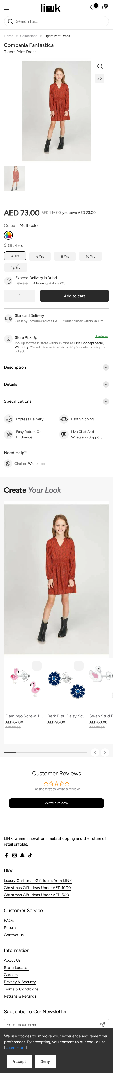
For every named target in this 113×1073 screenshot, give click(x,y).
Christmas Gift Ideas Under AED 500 (36, 894)
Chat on (29, 463)
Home (8, 36)
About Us (12, 960)
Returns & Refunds (20, 996)
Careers (11, 974)
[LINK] (51, 8)
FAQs (9, 920)
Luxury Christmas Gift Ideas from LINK (38, 880)
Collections (28, 36)
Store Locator (16, 967)
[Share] (99, 78)
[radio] (8, 235)
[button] (104, 8)
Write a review (56, 803)
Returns (10, 927)
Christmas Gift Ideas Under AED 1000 (37, 887)
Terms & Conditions (21, 989)
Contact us (14, 935)
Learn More (15, 1047)
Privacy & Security (20, 981)
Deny (45, 1061)
